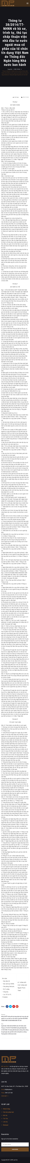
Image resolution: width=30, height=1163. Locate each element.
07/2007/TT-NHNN (14, 933)
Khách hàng (6, 1109)
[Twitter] (10, 1006)
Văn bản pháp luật (8, 1112)
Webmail (5, 1125)
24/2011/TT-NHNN (19, 944)
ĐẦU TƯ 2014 (17, 69)
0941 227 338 (8, 1093)
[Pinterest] (13, 1006)
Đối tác (5, 1115)
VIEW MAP (4, 1096)
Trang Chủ (10, 69)
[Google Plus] (17, 1006)
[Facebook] (7, 1006)
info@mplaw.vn (8, 1089)
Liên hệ (5, 1122)
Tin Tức (5, 1118)
